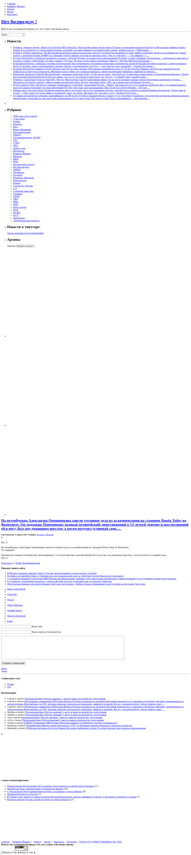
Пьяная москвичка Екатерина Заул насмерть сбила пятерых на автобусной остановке (50, 786)
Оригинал (6, 563)
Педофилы (18, 172)
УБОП (16, 196)
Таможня (17, 194)
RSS (119, 842)
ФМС (16, 202)
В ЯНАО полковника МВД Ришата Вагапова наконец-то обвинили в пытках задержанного (70, 723)
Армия (16, 121)
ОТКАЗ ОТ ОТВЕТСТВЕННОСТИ (97, 842)
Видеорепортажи (22, 132)
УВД (15, 199)
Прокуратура (19, 180)
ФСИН (16, 212)
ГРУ (15, 140)
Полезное (72, 842)
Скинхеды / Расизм (23, 186)
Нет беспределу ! (19, 21)
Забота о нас (19, 148)
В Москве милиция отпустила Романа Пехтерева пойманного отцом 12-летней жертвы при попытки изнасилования (86, 728)
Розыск (10, 9)
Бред (15, 127)
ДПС (15, 145)
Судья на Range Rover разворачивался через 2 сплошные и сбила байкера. (44, 791)
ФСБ (15, 210)
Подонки (17, 175)
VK (9, 687)
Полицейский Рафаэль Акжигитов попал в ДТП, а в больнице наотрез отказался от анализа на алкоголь (79, 725)
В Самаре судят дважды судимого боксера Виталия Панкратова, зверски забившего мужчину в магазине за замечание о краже (71, 797)
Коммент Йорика (16, 6)
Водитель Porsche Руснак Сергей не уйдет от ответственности (39, 799)
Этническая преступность (26, 220)
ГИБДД (17, 135)
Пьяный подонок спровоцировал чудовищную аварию (35, 789)
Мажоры (17, 156)
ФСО (16, 215)
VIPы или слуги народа (25, 116)
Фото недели (19, 207)
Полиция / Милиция (23, 178)
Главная (11, 3)
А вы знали (19, 119)
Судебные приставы (23, 191)
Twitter (10, 684)
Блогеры (17, 124)
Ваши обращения (22, 129)
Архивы (11, 246)
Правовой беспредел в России (22, 794)
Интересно (18, 151)
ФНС (16, 204)
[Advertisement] (25, 292)
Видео (10, 11)
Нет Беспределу (21, 167)
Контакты (12, 14)
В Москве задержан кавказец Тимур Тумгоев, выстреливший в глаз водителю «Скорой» (52, 573)
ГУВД (16, 143)
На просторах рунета (23, 164)
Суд (15, 188)
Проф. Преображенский (28, 563)
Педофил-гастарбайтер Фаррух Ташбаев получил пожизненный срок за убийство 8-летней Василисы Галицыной (65, 576)
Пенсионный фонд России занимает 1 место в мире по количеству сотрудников (65, 698)
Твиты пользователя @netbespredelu (25, 233)
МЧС (15, 161)
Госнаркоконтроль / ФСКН (26, 137)
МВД (15, 159)
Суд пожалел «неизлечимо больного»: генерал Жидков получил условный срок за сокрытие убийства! (59, 581)
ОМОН (17, 169)
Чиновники (19, 218)
